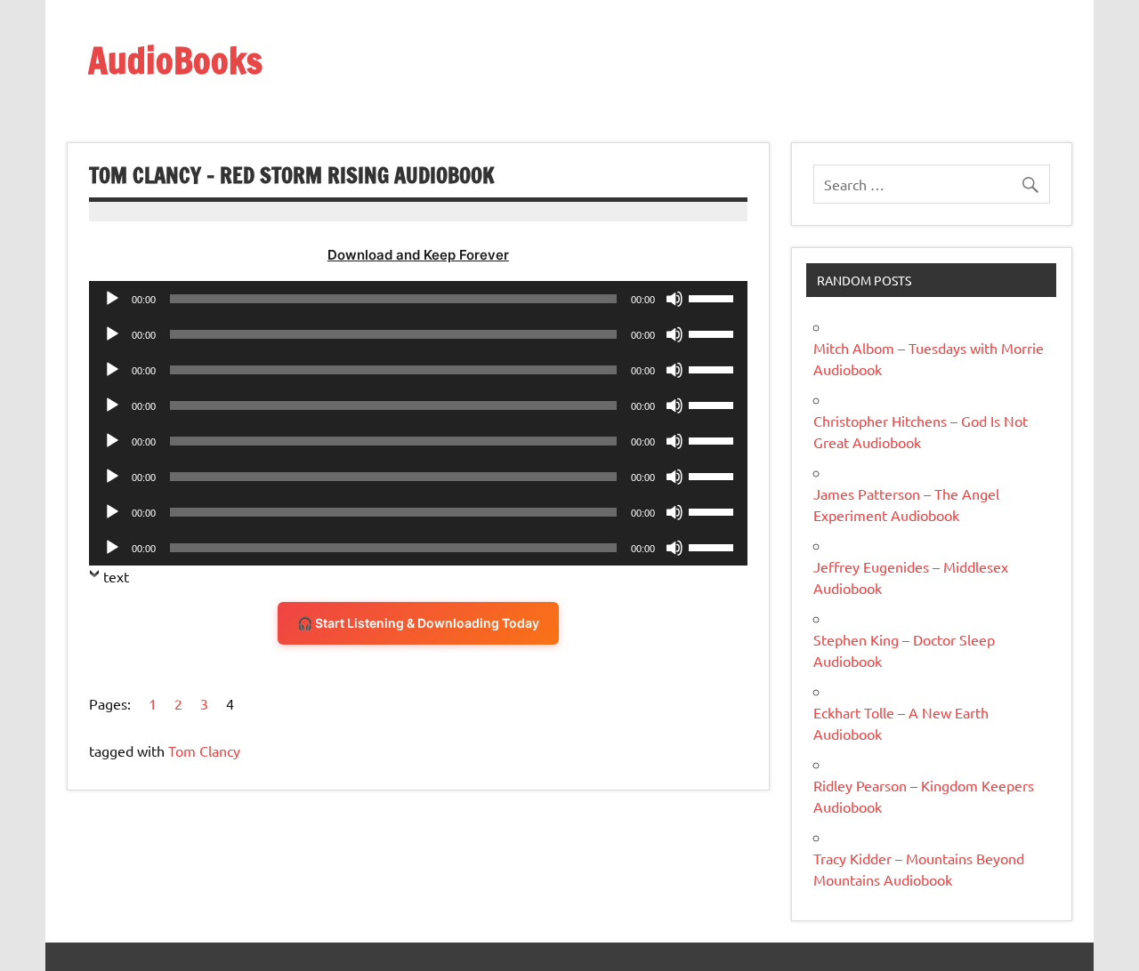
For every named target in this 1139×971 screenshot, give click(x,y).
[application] (418, 299)
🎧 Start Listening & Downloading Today (418, 622)
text (116, 576)
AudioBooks (175, 60)
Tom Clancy (204, 750)
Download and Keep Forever (418, 254)
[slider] (714, 297)
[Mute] (674, 299)
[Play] (112, 299)
